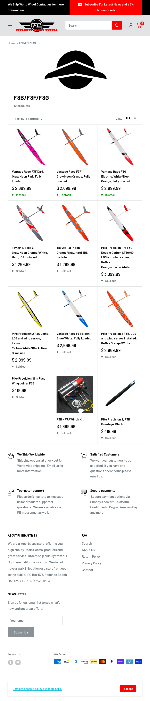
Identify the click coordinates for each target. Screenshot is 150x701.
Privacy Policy (92, 563)
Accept (128, 688)
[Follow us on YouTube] (18, 662)
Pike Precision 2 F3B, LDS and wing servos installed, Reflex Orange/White (119, 338)
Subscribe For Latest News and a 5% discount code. (109, 7)
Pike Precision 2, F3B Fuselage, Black (115, 421)
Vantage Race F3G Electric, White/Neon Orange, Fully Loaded (115, 176)
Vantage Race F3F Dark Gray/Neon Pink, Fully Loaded (28, 176)
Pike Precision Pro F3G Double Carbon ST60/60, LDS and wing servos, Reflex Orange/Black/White (117, 257)
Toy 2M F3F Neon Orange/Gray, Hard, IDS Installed (72, 252)
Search (87, 543)
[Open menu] (10, 25)
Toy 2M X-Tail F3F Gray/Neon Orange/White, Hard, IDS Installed (30, 252)
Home (11, 43)
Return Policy (91, 556)
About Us (88, 550)
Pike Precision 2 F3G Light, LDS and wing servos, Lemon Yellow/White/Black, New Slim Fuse (30, 343)
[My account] (131, 25)
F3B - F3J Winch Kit (70, 419)
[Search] (117, 25)
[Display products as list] (134, 118)
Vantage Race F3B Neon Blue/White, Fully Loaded (74, 336)
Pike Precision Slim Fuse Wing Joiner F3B (29, 380)
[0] (139, 25)
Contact (87, 570)
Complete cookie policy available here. (37, 688)
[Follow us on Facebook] (10, 662)
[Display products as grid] (128, 118)
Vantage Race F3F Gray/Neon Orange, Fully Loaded (73, 176)
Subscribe (21, 632)
